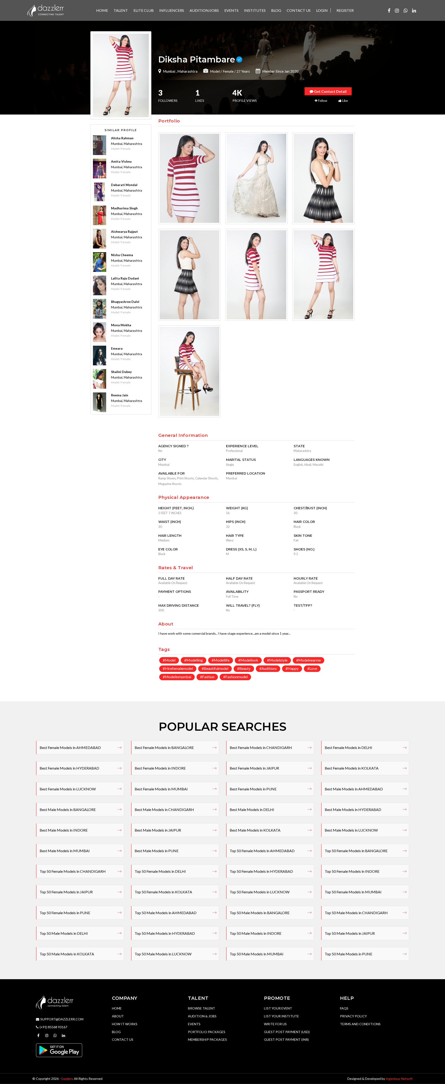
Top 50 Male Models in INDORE (255, 933)
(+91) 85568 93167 (53, 1027)
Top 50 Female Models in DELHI (160, 871)
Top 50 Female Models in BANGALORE (356, 850)
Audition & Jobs (202, 1016)
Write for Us (275, 1024)
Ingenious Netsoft (399, 1079)
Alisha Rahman (122, 138)
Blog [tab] (276, 10)
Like (344, 100)
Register (345, 10)
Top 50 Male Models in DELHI (64, 933)
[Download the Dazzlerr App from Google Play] (59, 1050)
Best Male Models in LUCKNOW (351, 830)
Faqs (344, 1008)
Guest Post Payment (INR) (286, 1039)
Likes (199, 96)
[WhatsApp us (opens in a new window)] (405, 10)
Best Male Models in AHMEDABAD (354, 789)
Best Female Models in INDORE (160, 768)
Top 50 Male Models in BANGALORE (259, 912)
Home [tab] (102, 10)
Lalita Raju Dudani (125, 278)
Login (322, 10)
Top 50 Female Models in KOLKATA (163, 892)
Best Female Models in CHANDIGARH (261, 747)
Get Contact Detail (329, 91)
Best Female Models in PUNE (253, 789)
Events (194, 1024)
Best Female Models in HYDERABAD (69, 768)
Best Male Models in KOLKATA (255, 830)
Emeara (117, 348)
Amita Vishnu (121, 161)
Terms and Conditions (360, 1024)
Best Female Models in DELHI (348, 747)
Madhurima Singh (124, 208)
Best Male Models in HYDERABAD (353, 809)
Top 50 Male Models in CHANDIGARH (356, 912)
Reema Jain (119, 395)
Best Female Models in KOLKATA (351, 768)
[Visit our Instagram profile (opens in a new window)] (397, 10)
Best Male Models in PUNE (156, 850)
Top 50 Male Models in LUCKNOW (163, 954)
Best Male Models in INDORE (64, 830)
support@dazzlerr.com (61, 1019)
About (118, 1016)
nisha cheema (122, 255)
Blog (116, 1032)
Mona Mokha (121, 325)
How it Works (124, 1024)
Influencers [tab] (171, 10)
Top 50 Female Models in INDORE (352, 871)
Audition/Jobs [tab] (204, 10)
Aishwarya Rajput (124, 231)
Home (117, 1008)
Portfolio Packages (206, 1032)
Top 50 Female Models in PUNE (65, 912)
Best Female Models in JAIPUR (254, 768)
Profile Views (244, 96)
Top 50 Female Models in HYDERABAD (261, 871)
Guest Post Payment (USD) (287, 1032)
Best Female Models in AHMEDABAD (70, 747)
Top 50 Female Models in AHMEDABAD (262, 850)
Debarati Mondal (124, 185)
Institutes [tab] (255, 10)
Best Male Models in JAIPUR (158, 830)
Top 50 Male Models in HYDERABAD (165, 933)
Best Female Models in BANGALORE (164, 747)
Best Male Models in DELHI (252, 809)
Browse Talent (201, 1008)
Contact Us (122, 1039)
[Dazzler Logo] (45, 10)
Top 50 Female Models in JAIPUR (66, 892)
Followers (168, 96)
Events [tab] (231, 10)
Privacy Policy (353, 1016)
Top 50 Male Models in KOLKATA (67, 954)
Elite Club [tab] (144, 10)
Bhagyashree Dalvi (125, 302)
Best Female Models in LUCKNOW (68, 789)
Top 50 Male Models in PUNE (348, 954)
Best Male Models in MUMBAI (65, 850)
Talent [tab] (121, 10)
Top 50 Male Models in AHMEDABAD (166, 912)
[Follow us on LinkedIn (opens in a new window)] (414, 10)
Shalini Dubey (121, 372)
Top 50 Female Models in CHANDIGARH (73, 871)
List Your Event (278, 1008)
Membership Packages (207, 1039)
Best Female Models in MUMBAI (161, 789)
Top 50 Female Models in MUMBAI (353, 892)
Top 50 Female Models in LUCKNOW (259, 892)
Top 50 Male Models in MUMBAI (256, 954)
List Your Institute (281, 1016)
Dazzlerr (67, 1079)
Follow (322, 100)
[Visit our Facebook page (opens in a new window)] (389, 10)
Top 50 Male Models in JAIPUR (350, 933)
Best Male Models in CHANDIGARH (164, 809)
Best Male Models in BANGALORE (68, 809)
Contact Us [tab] (299, 10)
